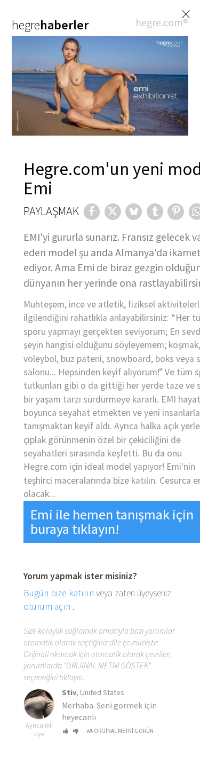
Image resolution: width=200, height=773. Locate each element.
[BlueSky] (133, 211)
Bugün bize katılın (58, 593)
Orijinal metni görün (124, 731)
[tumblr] (155, 211)
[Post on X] (113, 211)
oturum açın (46, 606)
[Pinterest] (175, 211)
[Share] (92, 211)
